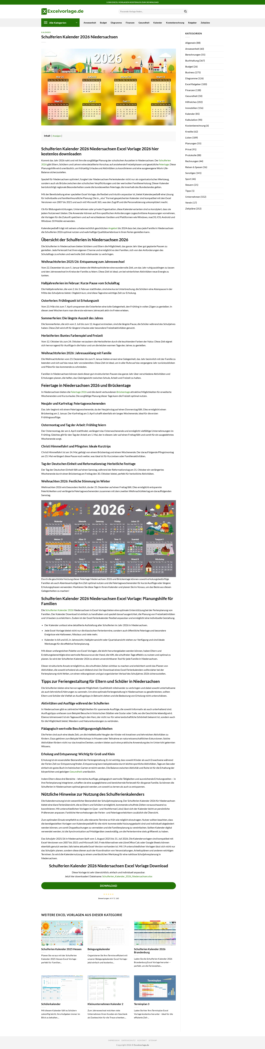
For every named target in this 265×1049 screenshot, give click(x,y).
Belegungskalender (99, 949)
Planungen (191, 143)
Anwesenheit (90, 22)
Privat (188, 149)
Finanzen (130, 22)
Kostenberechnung (175, 22)
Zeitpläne (205, 22)
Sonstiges (190, 172)
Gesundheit (143, 22)
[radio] (104, 894)
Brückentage (123, 391)
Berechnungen (193, 54)
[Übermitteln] (185, 11)
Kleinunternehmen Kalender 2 (105, 1004)
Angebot (112, 228)
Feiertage (164, 164)
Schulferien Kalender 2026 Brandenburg (149, 951)
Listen (188, 137)
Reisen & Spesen (193, 167)
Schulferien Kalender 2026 (59, 610)
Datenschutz (128, 1040)
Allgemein (190, 42)
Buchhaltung (192, 60)
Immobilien (191, 107)
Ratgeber (192, 22)
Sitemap (153, 1040)
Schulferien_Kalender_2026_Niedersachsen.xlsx (127, 876)
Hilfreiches (191, 101)
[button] (60, 22)
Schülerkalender (51, 1004)
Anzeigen (57, 136)
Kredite (189, 131)
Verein (188, 202)
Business (190, 72)
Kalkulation (191, 119)
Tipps (188, 190)
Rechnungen (191, 161)
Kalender (157, 22)
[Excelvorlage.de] (62, 11)
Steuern (189, 184)
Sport (188, 178)
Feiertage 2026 (79, 391)
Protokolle (190, 155)
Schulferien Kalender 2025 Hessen (61, 949)
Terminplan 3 (141, 1004)
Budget (103, 22)
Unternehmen (192, 196)
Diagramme (116, 22)
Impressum (114, 1040)
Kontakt (142, 1040)
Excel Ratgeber (193, 84)
